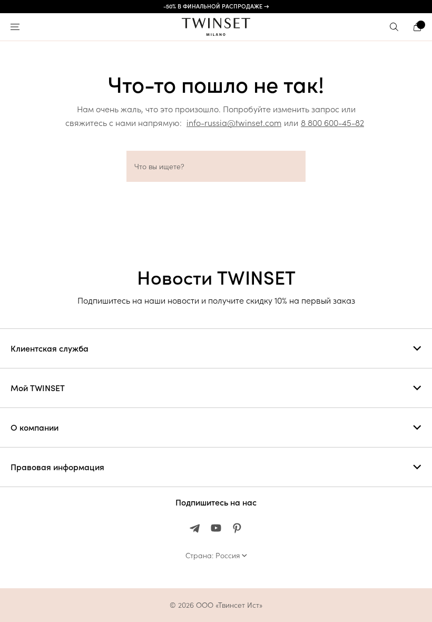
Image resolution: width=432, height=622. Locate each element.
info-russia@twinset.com (233, 123)
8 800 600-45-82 (332, 123)
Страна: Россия (212, 555)
